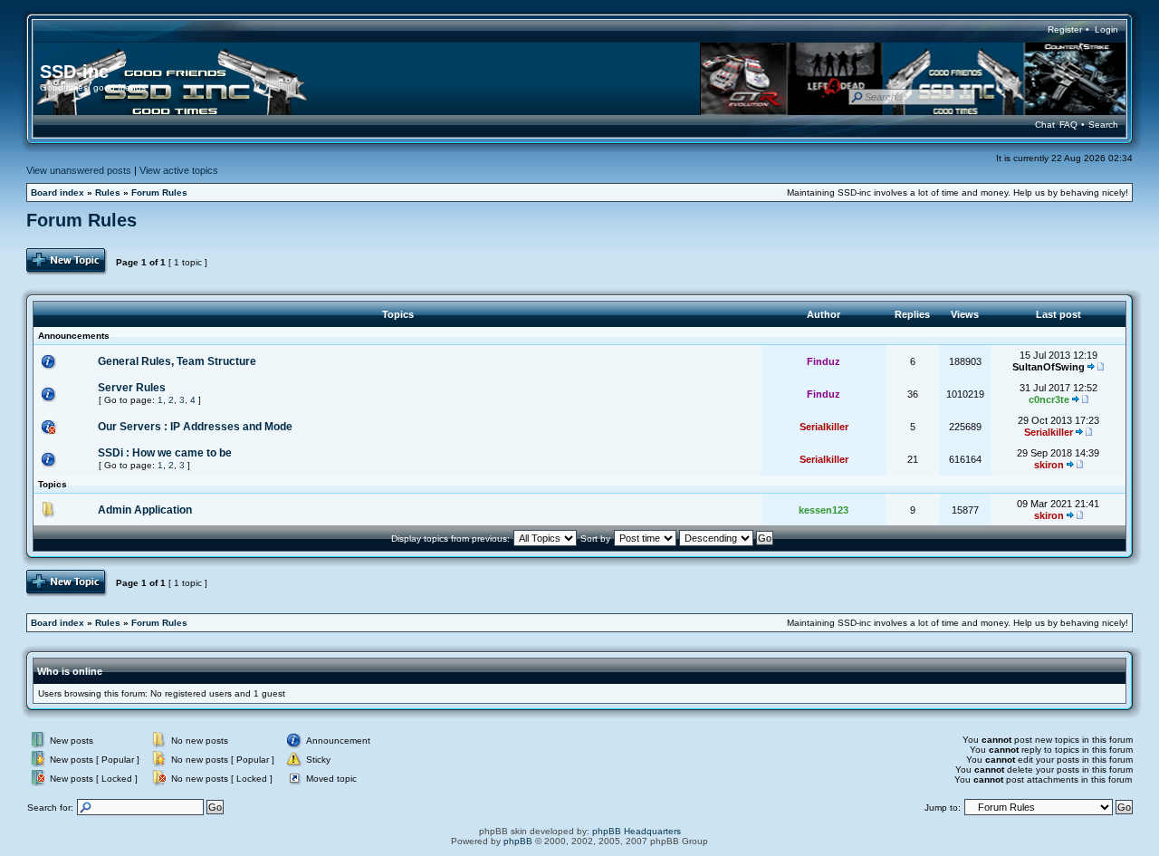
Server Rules (132, 387)
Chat (1045, 125)
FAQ (1068, 125)
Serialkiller (824, 426)
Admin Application (145, 510)
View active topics (178, 170)
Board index (57, 192)
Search (1103, 125)
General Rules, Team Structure (177, 361)
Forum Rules (159, 192)
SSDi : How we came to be (165, 453)
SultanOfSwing (1048, 366)
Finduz (823, 361)
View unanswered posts (78, 170)
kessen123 (823, 510)
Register (1065, 29)
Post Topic (48, 253)
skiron (1049, 464)
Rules (107, 192)
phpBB (517, 841)
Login (1106, 29)
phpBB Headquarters (636, 831)
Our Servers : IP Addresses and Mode (195, 426)
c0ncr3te (1049, 399)
